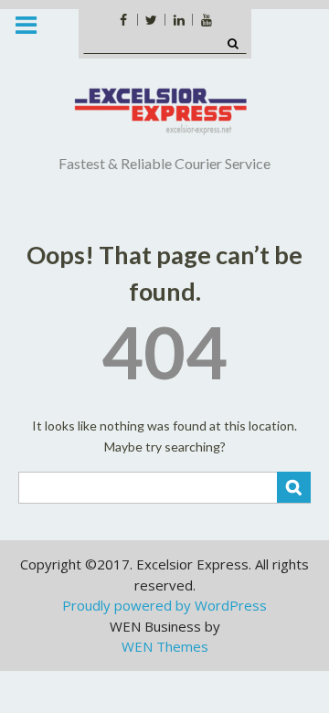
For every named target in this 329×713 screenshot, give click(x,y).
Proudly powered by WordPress (164, 605)
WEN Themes (165, 646)
